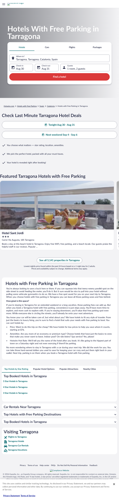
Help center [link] (44, 465)
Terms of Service (28, 496)
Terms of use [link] (33, 465)
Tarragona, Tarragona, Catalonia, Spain (37, 59)
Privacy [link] (23, 465)
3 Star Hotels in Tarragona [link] (15, 393)
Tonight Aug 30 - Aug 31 (61, 125)
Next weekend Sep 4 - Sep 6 (61, 135)
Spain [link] (42, 106)
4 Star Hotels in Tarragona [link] (15, 387)
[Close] (114, 484)
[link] (59, 437)
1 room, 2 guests (76, 69)
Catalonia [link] (51, 106)
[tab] (21, 47)
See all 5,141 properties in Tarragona (59, 260)
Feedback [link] (93, 465)
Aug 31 (45, 69)
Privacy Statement (11, 496)
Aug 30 (20, 69)
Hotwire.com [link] (9, 106)
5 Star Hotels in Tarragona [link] (15, 381)
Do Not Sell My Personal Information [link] (72, 465)
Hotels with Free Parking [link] (27, 106)
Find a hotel (59, 77)
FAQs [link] (53, 465)
